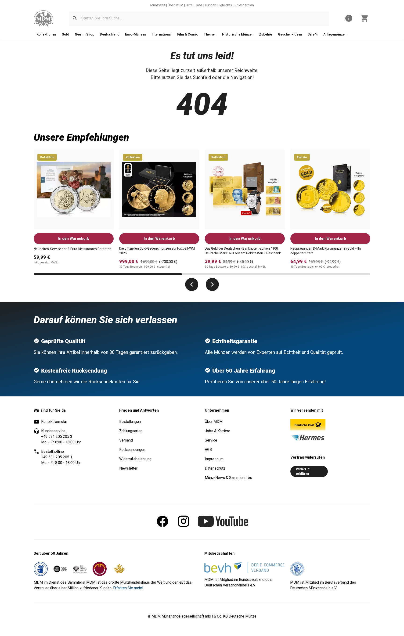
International (162, 34)
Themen (210, 34)
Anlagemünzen (334, 34)
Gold (65, 34)
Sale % (313, 34)
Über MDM (175, 5)
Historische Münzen (237, 34)
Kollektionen (46, 34)
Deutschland (109, 34)
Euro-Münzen (135, 34)
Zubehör (265, 34)
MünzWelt (157, 5)
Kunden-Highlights (218, 5)
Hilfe (189, 5)
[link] (43, 18)
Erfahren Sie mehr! (128, 588)
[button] (75, 18)
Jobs (198, 5)
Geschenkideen (290, 34)
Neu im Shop (84, 34)
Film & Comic (187, 34)
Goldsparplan (244, 5)
